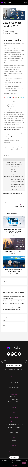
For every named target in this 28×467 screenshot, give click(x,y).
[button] (14, 457)
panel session (12, 195)
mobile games (19, 193)
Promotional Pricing (14, 385)
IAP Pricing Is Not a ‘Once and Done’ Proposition (13, 300)
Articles (14, 440)
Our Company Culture (14, 402)
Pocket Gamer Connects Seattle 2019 (14, 251)
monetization (6, 195)
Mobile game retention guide (14, 424)
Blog (4, 320)
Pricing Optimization (13, 136)
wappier (17, 195)
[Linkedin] (19, 354)
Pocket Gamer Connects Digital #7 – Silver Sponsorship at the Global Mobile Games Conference (14, 231)
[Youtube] (16, 354)
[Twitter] (12, 354)
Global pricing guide (14, 427)
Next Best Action (14, 387)
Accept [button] (23, 463)
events (14, 193)
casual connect (8, 193)
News (4, 325)
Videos (4, 328)
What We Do (14, 397)
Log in (14, 445)
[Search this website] (14, 281)
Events (16, 33)
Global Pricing (14, 382)
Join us (14, 407)
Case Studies (14, 432)
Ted (8, 148)
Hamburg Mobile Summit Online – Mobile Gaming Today (14, 270)
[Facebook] (8, 354)
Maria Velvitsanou (9, 31)
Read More (14, 465)
